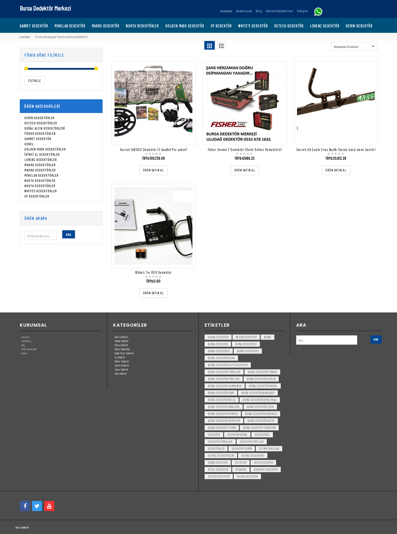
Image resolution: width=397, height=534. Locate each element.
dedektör (214, 434)
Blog (23, 345)
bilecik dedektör (246, 337)
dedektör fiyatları (252, 441)
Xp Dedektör (120, 357)
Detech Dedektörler (40, 123)
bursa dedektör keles (221, 400)
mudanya (240, 469)
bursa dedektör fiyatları (223, 379)
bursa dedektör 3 (248, 351)
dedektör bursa (237, 434)
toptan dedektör (219, 476)
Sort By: (323, 45)
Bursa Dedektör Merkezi (45, 8)
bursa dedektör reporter (224, 420)
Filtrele (34, 80)
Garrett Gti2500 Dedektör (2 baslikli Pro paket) (153, 149)
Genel (29, 144)
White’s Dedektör (122, 361)
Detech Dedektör (122, 365)
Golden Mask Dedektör (124, 353)
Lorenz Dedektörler (40, 159)
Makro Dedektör (121, 345)
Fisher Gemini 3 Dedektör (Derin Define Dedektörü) (245, 149)
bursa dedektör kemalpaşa (260, 400)
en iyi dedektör (263, 462)
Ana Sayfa (25, 37)
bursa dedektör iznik (221, 393)
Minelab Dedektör (121, 340)
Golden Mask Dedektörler (45, 149)
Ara (68, 234)
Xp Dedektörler (36, 196)
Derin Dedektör (121, 373)
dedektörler (216, 448)
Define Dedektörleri (29, 349)
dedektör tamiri (242, 448)
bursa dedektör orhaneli (261, 414)
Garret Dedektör (37, 138)
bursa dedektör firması (262, 372)
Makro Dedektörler (40, 165)
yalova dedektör (247, 476)
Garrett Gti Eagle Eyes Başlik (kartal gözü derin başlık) (335, 149)
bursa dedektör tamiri (222, 427)
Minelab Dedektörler (41, 175)
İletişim (24, 353)
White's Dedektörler (40, 191)
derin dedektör (218, 462)
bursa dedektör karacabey (258, 393)
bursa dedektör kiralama (223, 407)
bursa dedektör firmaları (224, 372)
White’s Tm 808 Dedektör (153, 272)
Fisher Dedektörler (40, 133)
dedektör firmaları (220, 441)
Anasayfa (25, 336)
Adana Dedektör (218, 337)
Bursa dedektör (218, 344)
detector (240, 462)
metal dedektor (218, 469)
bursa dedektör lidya (260, 407)
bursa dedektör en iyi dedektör (228, 365)
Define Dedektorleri (221, 455)
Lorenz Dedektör (121, 369)
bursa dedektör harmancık (225, 386)
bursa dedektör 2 (219, 351)
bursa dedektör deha (221, 358)
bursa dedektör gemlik (261, 379)
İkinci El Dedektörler (42, 154)
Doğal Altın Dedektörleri (44, 128)
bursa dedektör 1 (246, 344)
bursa (267, 337)
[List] (221, 45)
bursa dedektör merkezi (223, 414)
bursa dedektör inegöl (263, 386)
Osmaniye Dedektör (266, 469)
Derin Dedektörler (39, 118)
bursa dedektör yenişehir (259, 427)
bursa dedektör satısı (261, 420)
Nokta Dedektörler (39, 180)
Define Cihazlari (269, 448)
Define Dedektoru (252, 455)
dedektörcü (262, 434)
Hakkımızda (26, 340)
